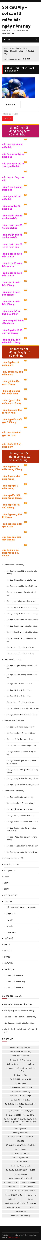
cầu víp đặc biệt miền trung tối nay (12, 496)
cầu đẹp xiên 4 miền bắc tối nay (19, 683)
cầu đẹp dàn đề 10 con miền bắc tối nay (21, 639)
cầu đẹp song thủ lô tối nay (12, 515)
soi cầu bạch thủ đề (20, 1162)
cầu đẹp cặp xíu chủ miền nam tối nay (22, 852)
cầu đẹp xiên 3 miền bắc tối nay (19, 690)
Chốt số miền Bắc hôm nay (20, 1051)
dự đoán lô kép (20, 1075)
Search (8, 118)
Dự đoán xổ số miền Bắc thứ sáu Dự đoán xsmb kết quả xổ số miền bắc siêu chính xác (20, 1121)
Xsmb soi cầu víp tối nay (14, 565)
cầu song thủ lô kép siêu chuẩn (13, 322)
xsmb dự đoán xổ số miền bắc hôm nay (20, 1203)
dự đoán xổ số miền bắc (20, 1100)
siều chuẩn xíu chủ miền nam (12, 373)
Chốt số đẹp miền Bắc (20, 1056)
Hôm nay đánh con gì (20, 1133)
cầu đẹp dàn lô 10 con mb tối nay (12, 331)
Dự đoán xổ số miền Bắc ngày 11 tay (20, 1115)
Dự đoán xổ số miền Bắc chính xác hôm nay (20, 1105)
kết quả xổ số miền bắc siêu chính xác (20, 1145)
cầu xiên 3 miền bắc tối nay (11, 293)
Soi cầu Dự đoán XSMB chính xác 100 (20, 1170)
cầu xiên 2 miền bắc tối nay (11, 283)
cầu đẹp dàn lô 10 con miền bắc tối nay (23, 708)
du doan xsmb (12, 1064)
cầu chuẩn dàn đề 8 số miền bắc (12, 236)
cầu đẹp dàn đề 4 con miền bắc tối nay (22, 620)
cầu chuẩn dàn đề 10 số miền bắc (12, 245)
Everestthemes (14, 1237)
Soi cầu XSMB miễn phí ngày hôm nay (20, 1191)
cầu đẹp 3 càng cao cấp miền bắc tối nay (21, 593)
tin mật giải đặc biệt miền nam (11, 392)
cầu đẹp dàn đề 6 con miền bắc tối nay (22, 626)
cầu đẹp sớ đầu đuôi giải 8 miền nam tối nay (22, 838)
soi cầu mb (11, 1186)
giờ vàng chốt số (20, 1128)
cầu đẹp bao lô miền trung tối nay (12, 468)
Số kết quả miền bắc (15, 975)
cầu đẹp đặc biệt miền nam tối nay (21, 815)
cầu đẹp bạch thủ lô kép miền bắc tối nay (22, 676)
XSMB (6, 876)
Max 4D (10, 926)
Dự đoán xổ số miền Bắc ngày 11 (20, 1111)
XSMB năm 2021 (13, 1207)
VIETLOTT (8, 901)
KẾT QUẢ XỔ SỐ (10, 895)
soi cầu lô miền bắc (29, 1182)
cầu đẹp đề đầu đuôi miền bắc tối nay (22, 714)
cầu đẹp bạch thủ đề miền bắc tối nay (22, 607)
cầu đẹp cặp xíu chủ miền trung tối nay (22, 785)
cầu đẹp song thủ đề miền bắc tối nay (22, 613)
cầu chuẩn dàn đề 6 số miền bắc (12, 226)
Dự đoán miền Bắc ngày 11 (20, 1079)
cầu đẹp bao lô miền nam (10, 363)
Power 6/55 (11, 932)
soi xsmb (11, 1199)
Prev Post (11, 105)
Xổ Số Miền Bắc (20, 1211)
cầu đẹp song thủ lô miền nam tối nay (22, 846)
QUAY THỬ (8, 963)
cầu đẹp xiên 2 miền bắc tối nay (19, 696)
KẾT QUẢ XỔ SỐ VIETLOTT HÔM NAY (21, 907)
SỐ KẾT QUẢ (9, 969)
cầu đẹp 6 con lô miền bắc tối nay (20, 653)
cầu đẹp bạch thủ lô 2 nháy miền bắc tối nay (22, 572)
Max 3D (10, 920)
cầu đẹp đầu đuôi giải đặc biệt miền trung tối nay (21, 762)
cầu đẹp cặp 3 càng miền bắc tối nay (21, 601)
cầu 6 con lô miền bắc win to (12, 264)
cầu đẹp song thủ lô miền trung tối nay (22, 778)
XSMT (6, 889)
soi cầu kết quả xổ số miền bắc (20, 1178)
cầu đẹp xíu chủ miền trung (11, 477)
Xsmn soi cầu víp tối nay (14, 791)
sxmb (30, 1199)
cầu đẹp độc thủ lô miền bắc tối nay (21, 580)
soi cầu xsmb (29, 1186)
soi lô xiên (32, 1195)
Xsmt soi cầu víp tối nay (14, 721)
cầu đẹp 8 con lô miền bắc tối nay (20, 702)
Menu (7, 40)
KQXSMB (20, 1141)
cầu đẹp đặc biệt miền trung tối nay (21, 745)
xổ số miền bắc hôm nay (20, 1216)
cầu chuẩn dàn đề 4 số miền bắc (12, 217)
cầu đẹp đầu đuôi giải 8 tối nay (12, 421)
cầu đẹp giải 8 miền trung (10, 487)
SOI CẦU (7, 944)
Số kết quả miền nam (15, 987)
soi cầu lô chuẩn (10, 1182)
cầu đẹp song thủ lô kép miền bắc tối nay (22, 667)
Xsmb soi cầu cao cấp (13, 659)
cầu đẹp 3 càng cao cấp (13, 178)
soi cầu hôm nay (20, 1174)
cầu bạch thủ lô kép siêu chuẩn (11, 312)
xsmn (32, 1207)
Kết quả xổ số (10, 870)
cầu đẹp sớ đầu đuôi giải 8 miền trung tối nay (22, 771)
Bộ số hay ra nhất (11, 864)
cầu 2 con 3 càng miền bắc (12, 188)
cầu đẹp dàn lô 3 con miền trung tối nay (21, 753)
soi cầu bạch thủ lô (20, 1157)
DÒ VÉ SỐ (8, 951)
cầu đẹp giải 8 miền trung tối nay (20, 739)
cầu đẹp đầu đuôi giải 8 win (12, 525)
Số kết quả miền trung (16, 981)
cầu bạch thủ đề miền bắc (11, 198)
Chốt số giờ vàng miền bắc (20, 1047)
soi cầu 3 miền (20, 1149)
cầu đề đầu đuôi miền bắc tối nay (11, 341)
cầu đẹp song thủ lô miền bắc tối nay (22, 586)
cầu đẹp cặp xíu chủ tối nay (11, 506)
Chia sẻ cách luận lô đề (13, 858)
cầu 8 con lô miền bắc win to (12, 274)
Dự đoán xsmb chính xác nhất (20, 1087)
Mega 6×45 (11, 914)
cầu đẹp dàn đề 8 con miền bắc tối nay (22, 632)
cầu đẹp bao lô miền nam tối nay (20, 797)
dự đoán (31, 1064)
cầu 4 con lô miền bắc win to (12, 255)
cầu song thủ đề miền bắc (11, 207)
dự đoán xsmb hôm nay (20, 1091)
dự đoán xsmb (20, 1083)
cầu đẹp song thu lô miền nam (12, 411)
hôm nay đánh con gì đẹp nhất (20, 1137)
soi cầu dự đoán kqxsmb (20, 1166)
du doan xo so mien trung (20, 1060)
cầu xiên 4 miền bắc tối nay (11, 303)
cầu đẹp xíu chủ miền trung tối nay (21, 733)
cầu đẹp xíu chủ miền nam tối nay (20, 803)
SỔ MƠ (7, 957)
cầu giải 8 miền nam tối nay (10, 382)
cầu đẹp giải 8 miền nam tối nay (20, 809)
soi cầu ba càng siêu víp (20, 1153)
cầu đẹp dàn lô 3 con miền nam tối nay (22, 821)
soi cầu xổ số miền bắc (13, 1195)
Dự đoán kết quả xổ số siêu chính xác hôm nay (20, 1069)
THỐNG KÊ (8, 938)
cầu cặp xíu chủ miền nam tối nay (11, 401)
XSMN (6, 883)
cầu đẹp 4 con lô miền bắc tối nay (20, 647)
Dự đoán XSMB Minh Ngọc (20, 1096)
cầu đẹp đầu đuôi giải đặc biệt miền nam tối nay (21, 829)
